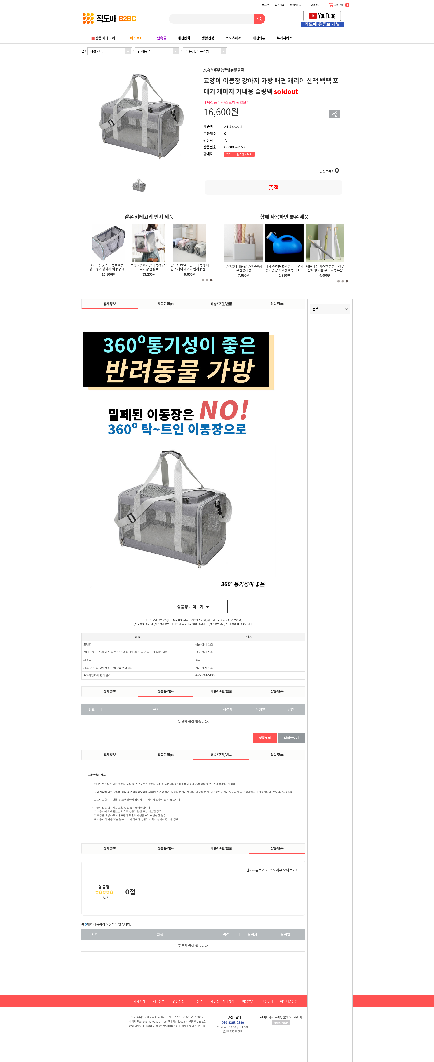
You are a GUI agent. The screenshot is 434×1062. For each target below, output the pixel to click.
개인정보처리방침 (222, 1001)
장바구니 (340, 5)
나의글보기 (291, 737)
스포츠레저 (233, 37)
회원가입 (279, 5)
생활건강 (208, 37)
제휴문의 (159, 1001)
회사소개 (139, 1001)
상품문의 (165, 303)
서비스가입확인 (281, 1023)
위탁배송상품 (289, 1001)
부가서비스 (284, 37)
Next (351, 16)
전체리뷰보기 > (256, 870)
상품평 (277, 303)
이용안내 (268, 1001)
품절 (273, 187)
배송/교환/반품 (221, 303)
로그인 (265, 5)
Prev (346, 16)
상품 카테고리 (105, 37)
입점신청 (178, 1001)
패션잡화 (184, 37)
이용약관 (248, 1001)
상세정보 (109, 303)
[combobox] (109, 51)
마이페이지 (296, 5)
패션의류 (259, 37)
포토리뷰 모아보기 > (284, 870)
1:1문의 (197, 1001)
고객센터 (315, 5)
